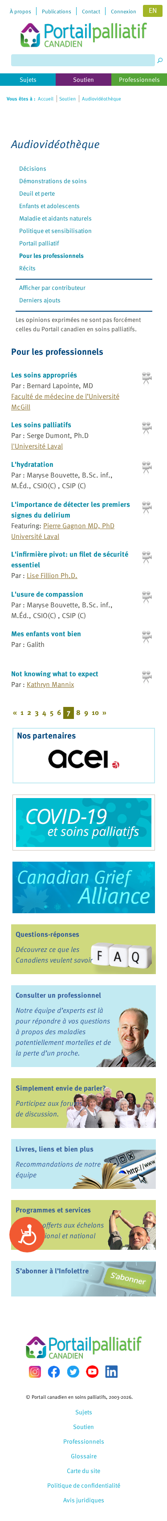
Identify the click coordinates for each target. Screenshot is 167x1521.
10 (95, 712)
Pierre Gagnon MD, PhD (78, 525)
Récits (27, 268)
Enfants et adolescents (49, 205)
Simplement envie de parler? (61, 1088)
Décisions (32, 168)
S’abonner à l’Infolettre (52, 1270)
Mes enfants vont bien (46, 633)
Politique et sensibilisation (55, 230)
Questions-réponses (47, 934)
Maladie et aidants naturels (55, 218)
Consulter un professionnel (58, 995)
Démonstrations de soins (53, 180)
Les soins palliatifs (41, 424)
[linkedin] (111, 1371)
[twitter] (73, 1371)
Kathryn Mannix (50, 684)
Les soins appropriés (44, 374)
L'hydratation (32, 464)
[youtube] (92, 1371)
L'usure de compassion (47, 594)
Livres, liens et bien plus (55, 1149)
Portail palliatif (39, 243)
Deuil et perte (37, 193)
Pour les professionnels (51, 255)
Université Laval (35, 536)
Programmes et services (53, 1209)
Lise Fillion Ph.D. (52, 575)
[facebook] (54, 1372)
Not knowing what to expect (54, 673)
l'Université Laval (37, 446)
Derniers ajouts (40, 300)
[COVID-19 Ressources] (83, 823)
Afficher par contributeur (52, 287)
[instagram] (35, 1372)
